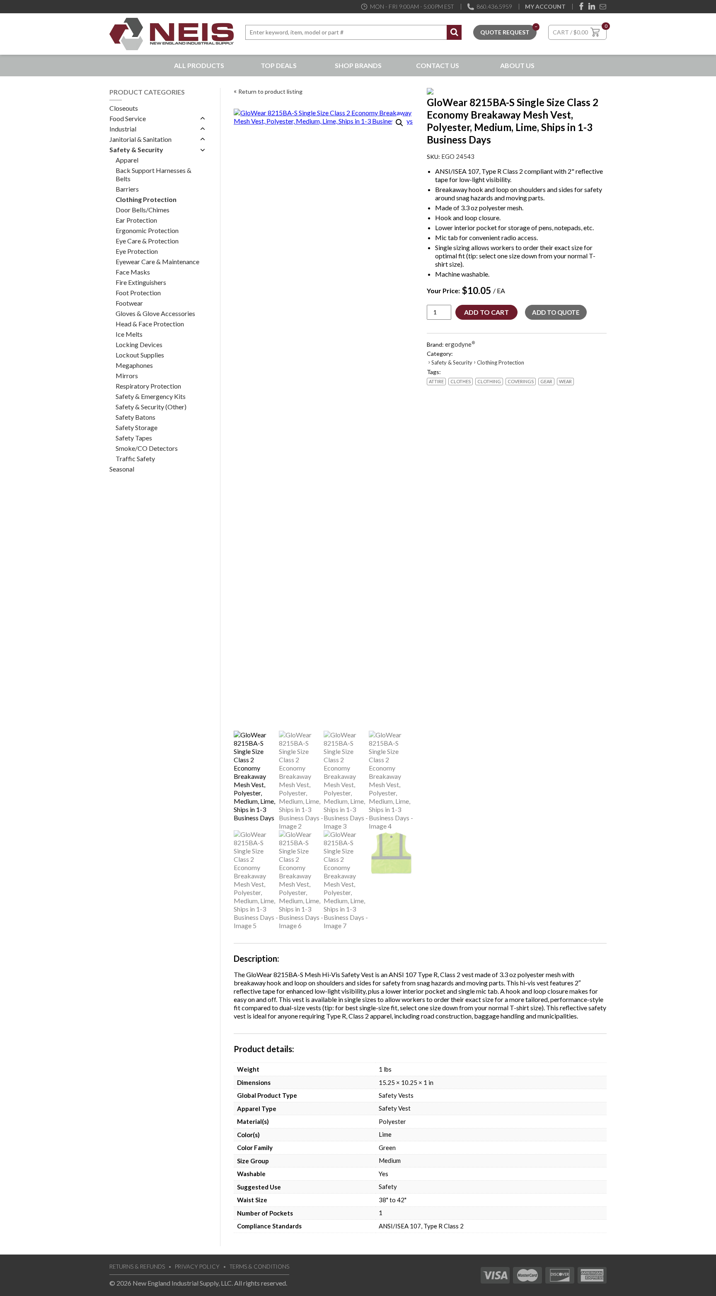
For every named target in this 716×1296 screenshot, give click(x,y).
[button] (399, 122)
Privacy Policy (197, 1266)
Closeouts (123, 108)
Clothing (489, 381)
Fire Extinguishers (141, 282)
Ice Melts (129, 334)
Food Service (127, 118)
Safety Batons (135, 417)
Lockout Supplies (140, 355)
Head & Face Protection (150, 324)
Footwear (129, 303)
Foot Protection (138, 293)
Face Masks (133, 272)
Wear (565, 381)
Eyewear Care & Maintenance (157, 261)
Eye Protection (137, 251)
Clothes (460, 381)
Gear (546, 381)
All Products (199, 65)
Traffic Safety (135, 458)
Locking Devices (139, 344)
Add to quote (556, 312)
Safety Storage (136, 427)
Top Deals (279, 65)
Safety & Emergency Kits (151, 396)
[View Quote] (505, 31)
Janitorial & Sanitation (140, 139)
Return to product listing (270, 91)
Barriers (127, 189)
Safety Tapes (134, 438)
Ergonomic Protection (147, 230)
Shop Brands (358, 65)
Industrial (122, 129)
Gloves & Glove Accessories (155, 313)
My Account (545, 6)
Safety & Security (136, 149)
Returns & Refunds (137, 1266)
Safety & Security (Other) (151, 407)
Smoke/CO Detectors (147, 448)
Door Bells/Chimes (142, 210)
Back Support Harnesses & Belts (153, 174)
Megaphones (134, 365)
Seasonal (121, 469)
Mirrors (127, 375)
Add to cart (486, 312)
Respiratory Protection (148, 386)
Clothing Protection (146, 199)
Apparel (127, 160)
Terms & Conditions (259, 1266)
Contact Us (437, 65)
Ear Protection (136, 220)
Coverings (521, 381)
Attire (436, 381)
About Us (517, 65)
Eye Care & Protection (147, 241)
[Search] (454, 32)
